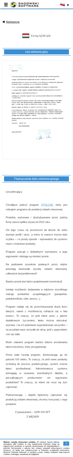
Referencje (13, 22)
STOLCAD (47, 204)
